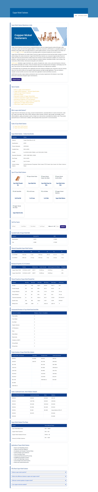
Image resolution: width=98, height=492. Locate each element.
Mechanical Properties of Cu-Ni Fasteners (24, 99)
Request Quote (16, 79)
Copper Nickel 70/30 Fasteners (21, 126)
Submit (63, 226)
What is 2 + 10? (52, 226)
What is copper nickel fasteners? (22, 89)
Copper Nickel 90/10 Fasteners (21, 127)
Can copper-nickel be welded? (19, 484)
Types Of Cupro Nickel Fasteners (22, 93)
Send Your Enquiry (18, 94)
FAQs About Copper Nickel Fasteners (23, 104)
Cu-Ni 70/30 (14, 52)
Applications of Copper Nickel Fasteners (24, 102)
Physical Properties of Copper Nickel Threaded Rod (27, 101)
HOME (76, 15)
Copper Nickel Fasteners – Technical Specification (26, 91)
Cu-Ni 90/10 (21, 52)
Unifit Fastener (14, 63)
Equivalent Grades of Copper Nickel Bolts (24, 96)
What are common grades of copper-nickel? (22, 480)
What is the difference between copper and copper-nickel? (26, 476)
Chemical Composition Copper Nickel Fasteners (26, 97)
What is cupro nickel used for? (19, 472)
